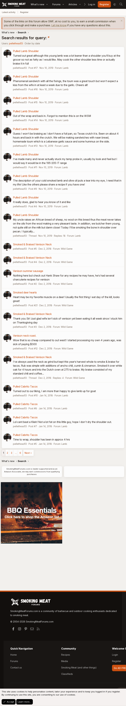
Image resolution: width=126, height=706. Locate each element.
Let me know (59, 25)
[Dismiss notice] (121, 21)
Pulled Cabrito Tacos (25, 386)
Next (27, 452)
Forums (56, 4)
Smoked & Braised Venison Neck (32, 244)
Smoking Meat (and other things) (79, 667)
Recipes (65, 654)
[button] (47, 4)
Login (115, 654)
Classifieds (67, 674)
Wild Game (67, 248)
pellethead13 (16, 43)
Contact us (16, 667)
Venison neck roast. (24, 335)
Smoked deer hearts (25, 292)
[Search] (120, 4)
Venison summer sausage (28, 271)
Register (24, 12)
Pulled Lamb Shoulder (26, 51)
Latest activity (8, 12)
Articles (73, 4)
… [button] (16, 452)
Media (64, 661)
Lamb (66, 67)
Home (13, 654)
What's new (37, 4)
